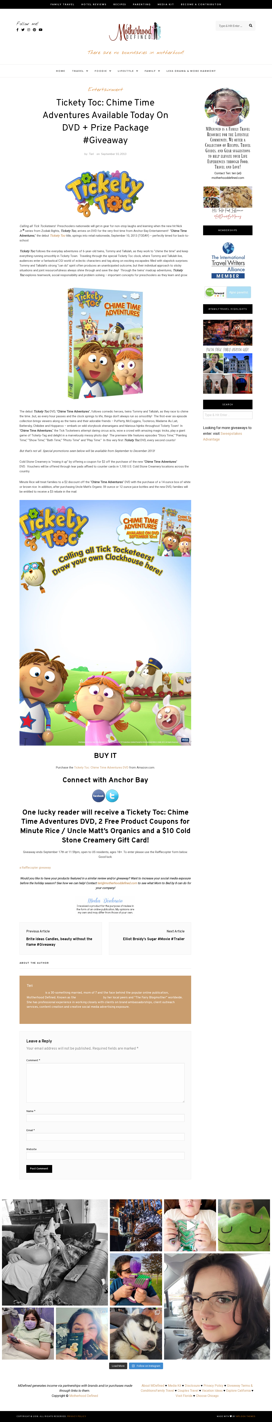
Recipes (119, 4)
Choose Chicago (207, 1396)
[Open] (55, 1252)
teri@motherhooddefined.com (117, 883)
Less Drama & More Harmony (191, 71)
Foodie (101, 71)
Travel (78, 71)
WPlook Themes (245, 1416)
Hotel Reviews (94, 4)
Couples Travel (188, 1390)
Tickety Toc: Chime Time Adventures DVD (101, 767)
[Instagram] (103, 1301)
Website (31, 1149)
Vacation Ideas (212, 1390)
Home (60, 71)
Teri (91, 153)
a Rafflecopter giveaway (35, 867)
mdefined (55, 1203)
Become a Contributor (201, 4)
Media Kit (166, 4)
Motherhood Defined (83, 1396)
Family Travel (63, 4)
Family (150, 71)
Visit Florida (184, 1396)
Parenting (142, 4)
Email (30, 1130)
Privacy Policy (213, 1386)
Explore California (238, 1390)
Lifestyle (126, 71)
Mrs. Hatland (35, 993)
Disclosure (192, 1386)
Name (30, 1111)
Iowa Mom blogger (89, 998)
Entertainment (105, 89)
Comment (33, 1060)
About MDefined (153, 1386)
